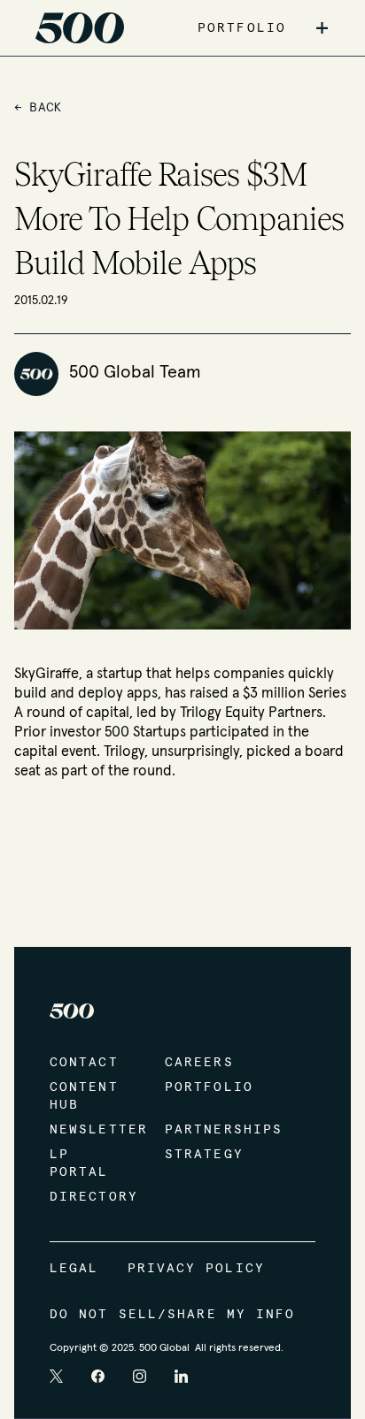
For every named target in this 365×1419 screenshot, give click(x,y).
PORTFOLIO (242, 28)
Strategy (204, 1154)
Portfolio (205, 1087)
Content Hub (84, 1096)
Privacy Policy (196, 1269)
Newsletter (89, 1130)
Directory (89, 1197)
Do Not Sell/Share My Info (173, 1314)
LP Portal (79, 1163)
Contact (84, 1063)
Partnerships (205, 1130)
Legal (74, 1269)
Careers (199, 1063)
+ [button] (322, 28)
